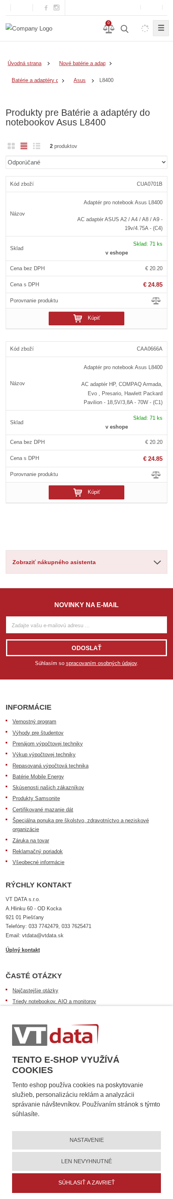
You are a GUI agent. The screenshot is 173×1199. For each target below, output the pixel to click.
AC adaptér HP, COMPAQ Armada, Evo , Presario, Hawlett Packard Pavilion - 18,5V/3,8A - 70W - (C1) (122, 393)
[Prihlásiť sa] (151, 7)
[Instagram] (57, 7)
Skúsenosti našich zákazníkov (48, 787)
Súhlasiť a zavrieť (86, 1182)
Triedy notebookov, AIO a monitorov (54, 1001)
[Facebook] (46, 7)
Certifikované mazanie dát (42, 810)
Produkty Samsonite (36, 798)
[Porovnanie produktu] (157, 300)
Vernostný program (34, 722)
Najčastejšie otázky (35, 991)
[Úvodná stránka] (29, 28)
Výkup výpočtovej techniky (44, 754)
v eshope (116, 253)
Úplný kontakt (23, 950)
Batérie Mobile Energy (38, 777)
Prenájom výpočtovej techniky (47, 744)
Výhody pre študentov (38, 733)
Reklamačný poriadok (37, 851)
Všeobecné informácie (38, 862)
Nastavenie (87, 1140)
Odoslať (86, 648)
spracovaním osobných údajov (101, 663)
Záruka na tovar (30, 841)
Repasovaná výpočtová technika (50, 766)
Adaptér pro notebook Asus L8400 (123, 202)
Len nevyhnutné (86, 1161)
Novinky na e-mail (86, 605)
